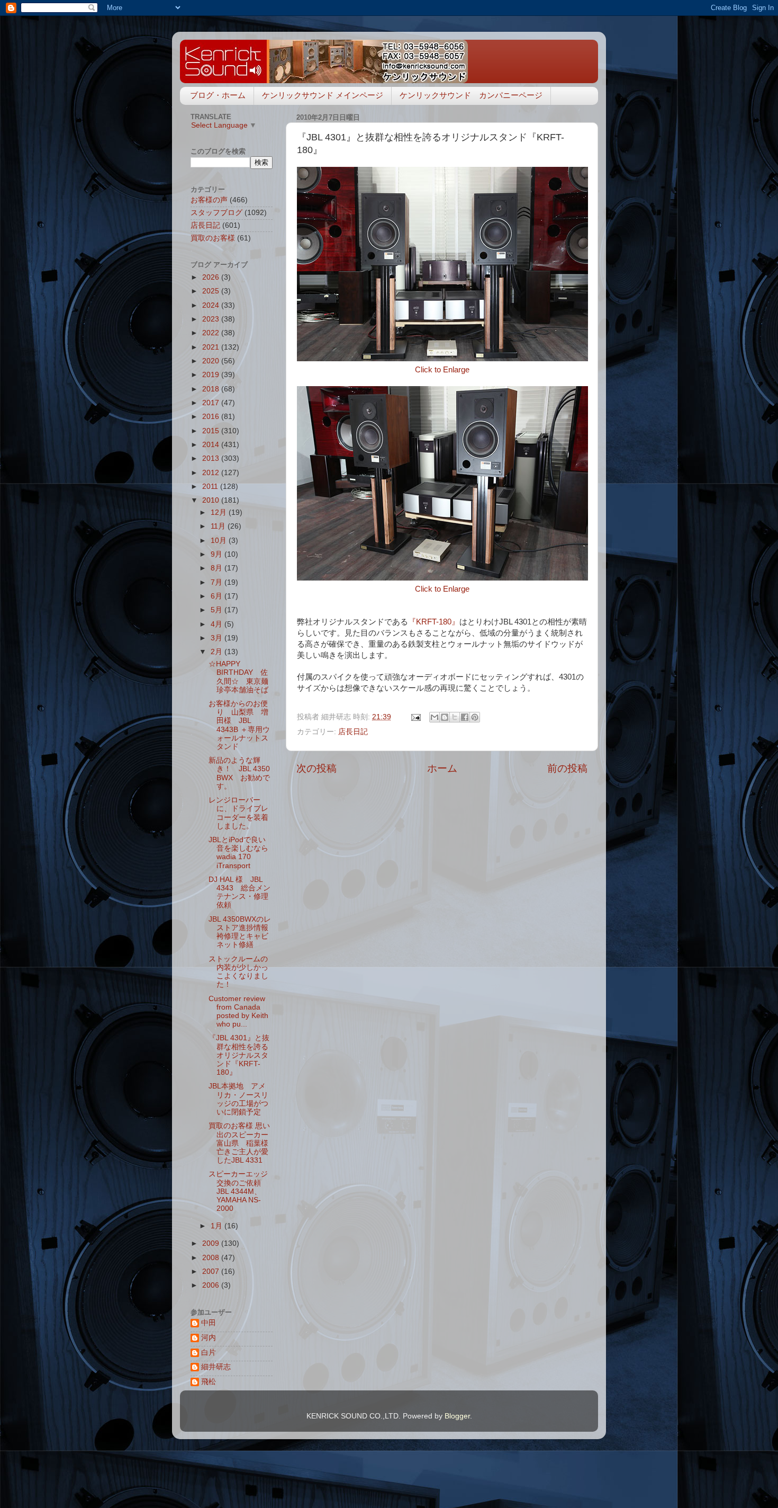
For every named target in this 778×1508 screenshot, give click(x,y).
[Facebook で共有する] (464, 717)
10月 (220, 541)
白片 (208, 1353)
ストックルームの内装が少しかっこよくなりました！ (238, 972)
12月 (220, 512)
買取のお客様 (213, 238)
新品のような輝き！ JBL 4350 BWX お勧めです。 (239, 773)
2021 (211, 347)
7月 (217, 582)
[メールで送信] (434, 717)
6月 (217, 596)
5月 (217, 610)
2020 (211, 361)
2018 (211, 389)
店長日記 (353, 732)
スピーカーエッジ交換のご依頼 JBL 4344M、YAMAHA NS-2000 (238, 1191)
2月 (217, 652)
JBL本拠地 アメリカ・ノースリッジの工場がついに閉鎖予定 (238, 1099)
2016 (211, 417)
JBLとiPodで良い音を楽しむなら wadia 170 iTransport (242, 853)
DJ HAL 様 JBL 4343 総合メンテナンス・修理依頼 (239, 892)
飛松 (208, 1382)
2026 (211, 277)
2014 (211, 445)
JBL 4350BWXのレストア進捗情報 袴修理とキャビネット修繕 (242, 932)
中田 (208, 1323)
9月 (217, 554)
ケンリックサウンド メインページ (322, 95)
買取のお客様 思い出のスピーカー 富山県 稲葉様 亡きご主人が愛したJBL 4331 (242, 1143)
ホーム (442, 768)
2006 (211, 1285)
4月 (217, 624)
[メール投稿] (415, 717)
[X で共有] (454, 717)
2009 (211, 1243)
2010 (211, 500)
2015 (211, 431)
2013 (211, 458)
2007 (211, 1271)
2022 (211, 333)
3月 (217, 638)
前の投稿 (567, 768)
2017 (211, 403)
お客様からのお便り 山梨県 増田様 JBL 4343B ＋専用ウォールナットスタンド (239, 725)
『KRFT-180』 (433, 622)
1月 (217, 1226)
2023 (211, 319)
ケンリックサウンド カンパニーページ (471, 95)
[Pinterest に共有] (474, 717)
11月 (219, 526)
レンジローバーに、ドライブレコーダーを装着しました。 (238, 813)
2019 (211, 375)
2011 (211, 486)
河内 (208, 1338)
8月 (217, 568)
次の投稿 (316, 768)
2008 (211, 1258)
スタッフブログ (216, 213)
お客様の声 (209, 200)
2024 (211, 305)
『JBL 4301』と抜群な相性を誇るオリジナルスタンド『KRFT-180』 (239, 1055)
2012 (211, 473)
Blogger (457, 1416)
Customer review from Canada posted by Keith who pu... (238, 1012)
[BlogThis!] (444, 717)
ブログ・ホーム (218, 95)
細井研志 (216, 1367)
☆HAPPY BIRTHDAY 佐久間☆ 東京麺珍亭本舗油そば (238, 677)
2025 (211, 291)
